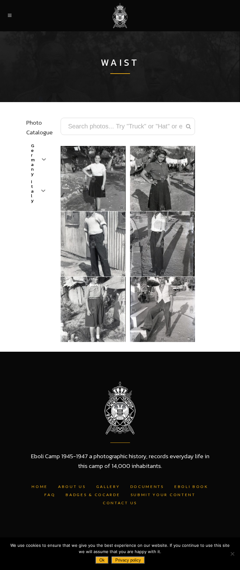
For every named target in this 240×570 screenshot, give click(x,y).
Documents (147, 486)
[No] (232, 554)
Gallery (108, 486)
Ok (102, 560)
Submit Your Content (163, 494)
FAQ (49, 494)
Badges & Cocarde (93, 494)
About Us (72, 486)
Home (40, 486)
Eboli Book (191, 486)
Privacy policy (128, 560)
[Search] (188, 126)
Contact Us (120, 502)
